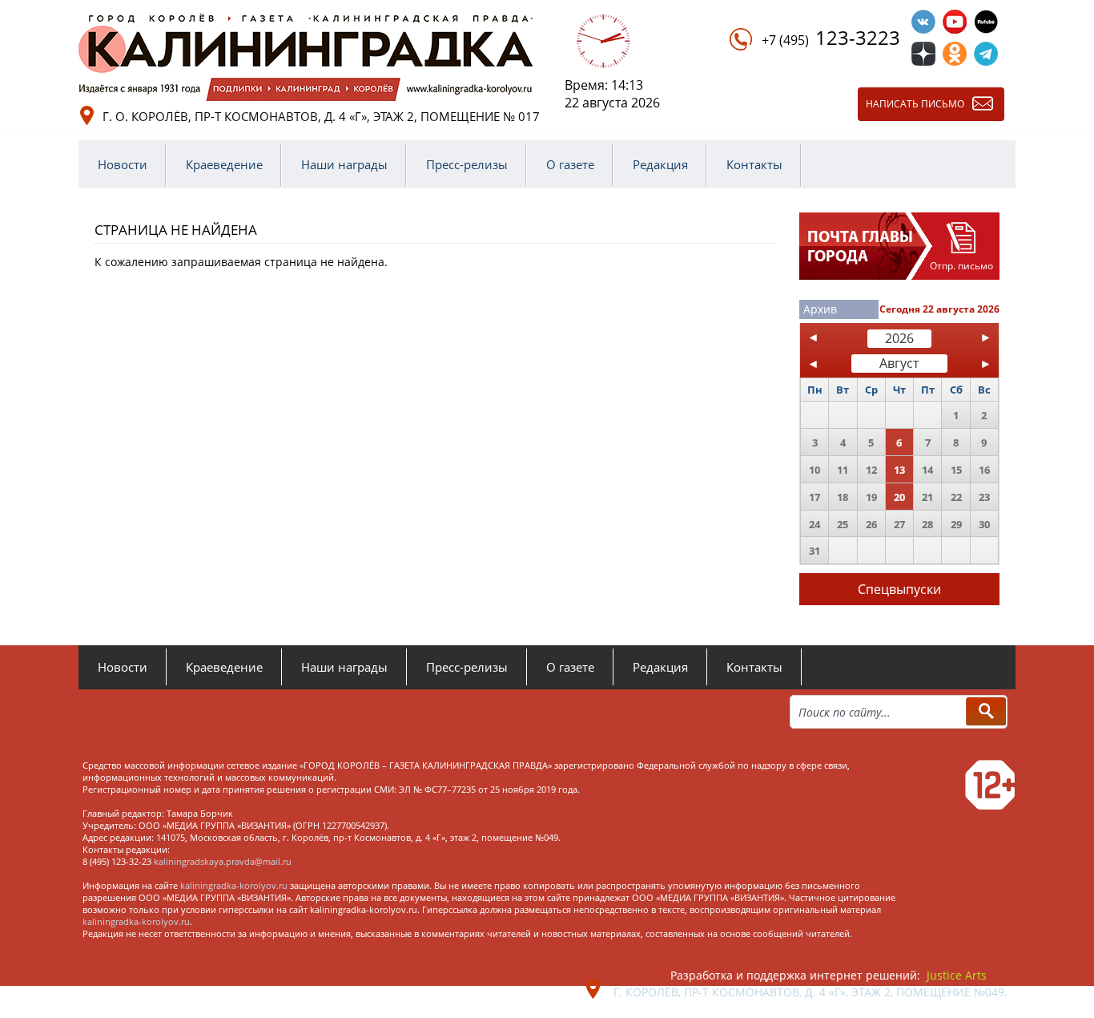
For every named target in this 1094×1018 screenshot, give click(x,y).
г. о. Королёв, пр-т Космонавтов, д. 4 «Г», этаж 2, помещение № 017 (321, 116)
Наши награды (344, 164)
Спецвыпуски (899, 589)
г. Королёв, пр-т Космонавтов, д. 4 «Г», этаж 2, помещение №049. (810, 992)
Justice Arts (957, 975)
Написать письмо (915, 104)
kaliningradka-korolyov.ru (234, 885)
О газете (570, 164)
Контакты (754, 164)
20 (899, 497)
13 (899, 470)
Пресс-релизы (467, 164)
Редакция (660, 164)
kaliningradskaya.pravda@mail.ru (223, 861)
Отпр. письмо (961, 266)
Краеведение (224, 164)
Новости (122, 164)
